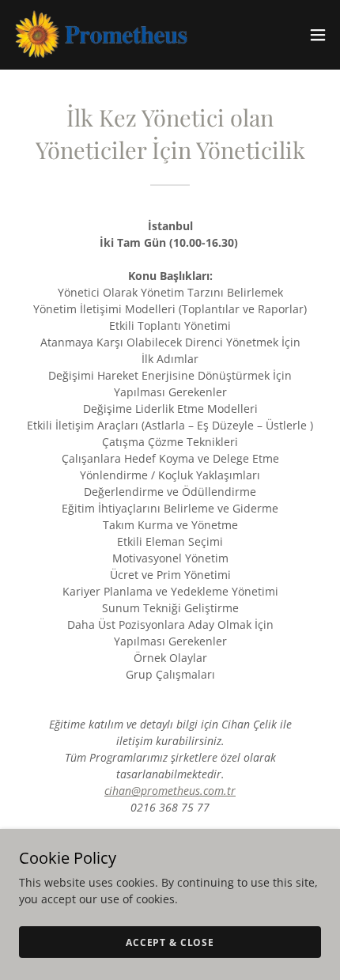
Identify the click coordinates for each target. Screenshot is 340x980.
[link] (101, 34)
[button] (318, 35)
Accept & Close (170, 942)
